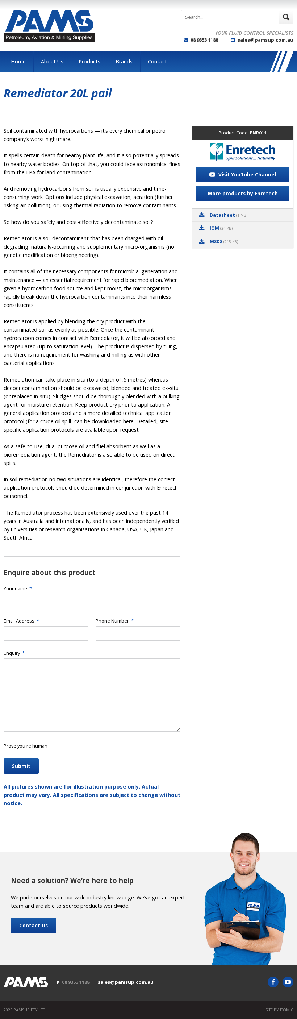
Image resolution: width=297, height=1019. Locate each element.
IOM (221, 228)
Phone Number (115, 620)
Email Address (21, 620)
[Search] (286, 17)
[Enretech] (242, 153)
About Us (52, 61)
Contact (157, 61)
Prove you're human (25, 746)
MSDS (224, 241)
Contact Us (33, 925)
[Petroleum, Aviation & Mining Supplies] (49, 26)
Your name (18, 588)
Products (89, 61)
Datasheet (228, 215)
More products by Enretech (243, 193)
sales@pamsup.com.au (265, 40)
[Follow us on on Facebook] (273, 982)
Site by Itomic (279, 1009)
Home (18, 61)
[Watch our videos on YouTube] (288, 982)
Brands (124, 61)
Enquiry (14, 653)
